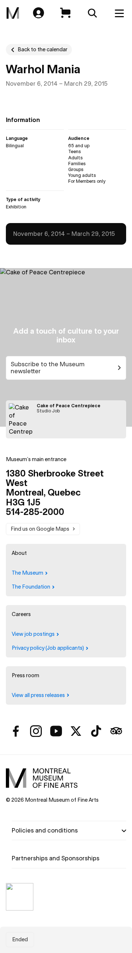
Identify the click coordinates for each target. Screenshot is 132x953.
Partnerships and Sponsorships (55, 858)
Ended (20, 939)
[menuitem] (13, 13)
